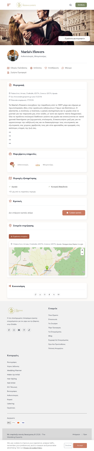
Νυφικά (9, 399)
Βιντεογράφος (12, 391)
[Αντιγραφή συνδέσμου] (35, 294)
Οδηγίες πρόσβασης (19, 68)
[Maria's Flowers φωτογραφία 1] (47, 26)
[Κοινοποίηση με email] (58, 294)
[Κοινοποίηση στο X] (54, 294)
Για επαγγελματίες (54, 332)
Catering (10, 404)
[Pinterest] (24, 330)
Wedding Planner (14, 370)
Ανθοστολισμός (12, 395)
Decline (68, 445)
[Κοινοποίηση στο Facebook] (49, 294)
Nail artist (11, 383)
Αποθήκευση (53, 68)
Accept (80, 445)
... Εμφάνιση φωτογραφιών (74, 38)
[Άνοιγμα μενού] (9, 5)
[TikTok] (29, 330)
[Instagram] (14, 330)
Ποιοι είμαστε (53, 315)
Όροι (85, 434)
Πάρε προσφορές (54, 328)
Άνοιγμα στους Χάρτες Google (72, 244)
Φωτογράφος (12, 362)
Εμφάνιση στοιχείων (20, 236)
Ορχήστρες (11, 408)
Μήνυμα (68, 68)
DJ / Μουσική (12, 387)
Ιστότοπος (38, 68)
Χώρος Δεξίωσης (13, 366)
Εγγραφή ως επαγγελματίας (58, 340)
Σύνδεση (81, 5)
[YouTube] (19, 330)
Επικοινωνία (52, 319)
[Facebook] (9, 330)
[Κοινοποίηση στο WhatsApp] (40, 294)
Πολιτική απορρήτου (55, 348)
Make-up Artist (13, 375)
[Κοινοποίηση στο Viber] (45, 294)
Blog (50, 336)
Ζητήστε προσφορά (18, 72)
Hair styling (12, 379)
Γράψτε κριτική (75, 213)
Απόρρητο (76, 434)
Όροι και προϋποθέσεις (56, 344)
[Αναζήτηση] (70, 5)
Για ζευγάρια (52, 323)
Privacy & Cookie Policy (32, 448)
